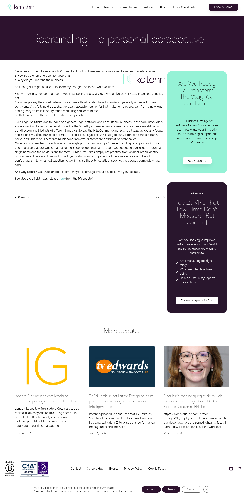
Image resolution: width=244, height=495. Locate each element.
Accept (151, 489)
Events (113, 468)
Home (95, 7)
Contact (76, 468)
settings (128, 491)
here (62, 178)
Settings (192, 489)
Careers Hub (95, 468)
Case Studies (128, 7)
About (163, 7)
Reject (171, 489)
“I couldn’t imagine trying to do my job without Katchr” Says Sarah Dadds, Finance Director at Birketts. (193, 401)
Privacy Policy (133, 468)
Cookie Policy (157, 468)
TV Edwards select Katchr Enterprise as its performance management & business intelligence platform (121, 401)
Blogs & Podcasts (184, 7)
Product (109, 7)
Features (148, 7)
